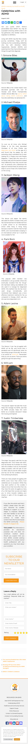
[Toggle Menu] (14, 2)
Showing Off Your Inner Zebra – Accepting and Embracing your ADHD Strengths (14, 666)
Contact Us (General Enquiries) (14, 713)
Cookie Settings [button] (8, 739)
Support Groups (14, 708)
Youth (3, 8)
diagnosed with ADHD (8, 150)
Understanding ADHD (14, 703)
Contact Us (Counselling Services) (14, 716)
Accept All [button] (17, 739)
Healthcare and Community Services (14, 705)
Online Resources (14, 711)
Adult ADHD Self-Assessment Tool (14, 700)
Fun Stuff (15, 6)
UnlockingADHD (3, 2)
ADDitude (15, 354)
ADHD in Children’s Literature (11, 671)
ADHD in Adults (6, 6)
